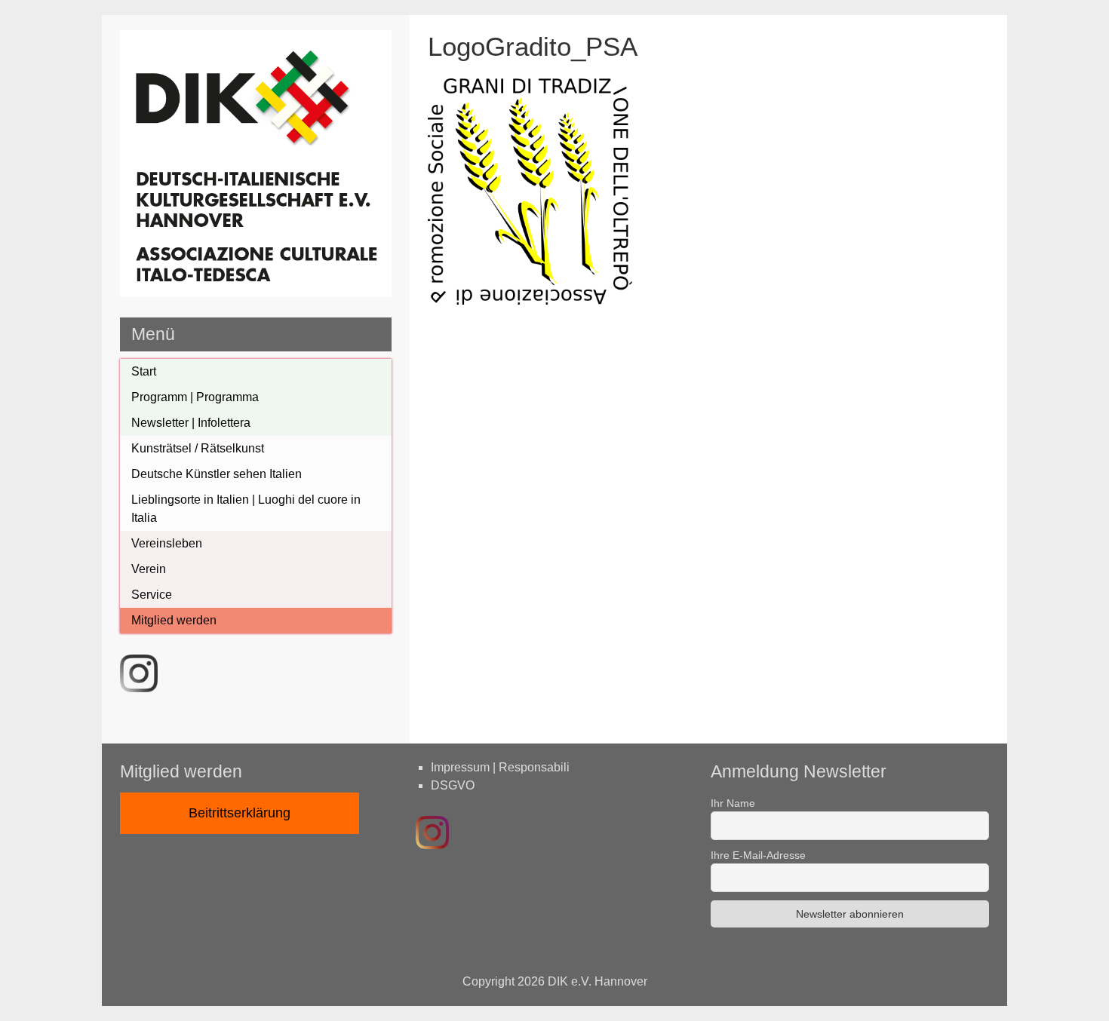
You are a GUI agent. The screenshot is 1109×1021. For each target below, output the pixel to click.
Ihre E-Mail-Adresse (758, 855)
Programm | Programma (195, 397)
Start (143, 371)
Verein (148, 569)
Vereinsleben (166, 543)
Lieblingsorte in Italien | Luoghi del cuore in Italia (246, 508)
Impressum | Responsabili (500, 767)
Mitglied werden (174, 620)
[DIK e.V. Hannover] (256, 293)
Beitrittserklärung (239, 812)
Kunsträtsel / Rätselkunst (197, 448)
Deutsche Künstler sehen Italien (216, 474)
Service (151, 594)
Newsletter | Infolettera (190, 422)
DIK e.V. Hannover (597, 981)
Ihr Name (733, 803)
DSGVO (453, 785)
